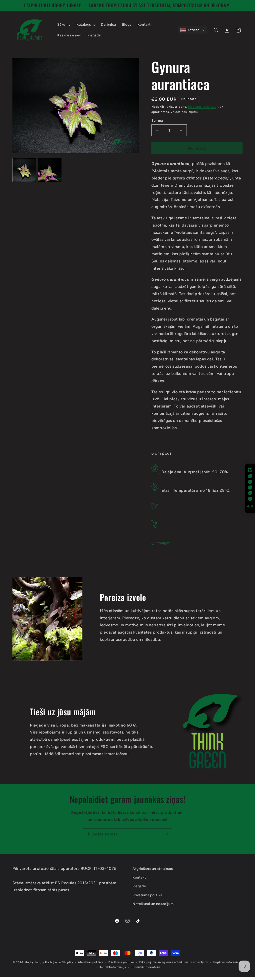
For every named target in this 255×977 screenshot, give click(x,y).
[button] (85, 24)
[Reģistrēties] (166, 834)
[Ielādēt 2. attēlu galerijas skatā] (50, 170)
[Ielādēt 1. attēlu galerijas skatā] (24, 170)
